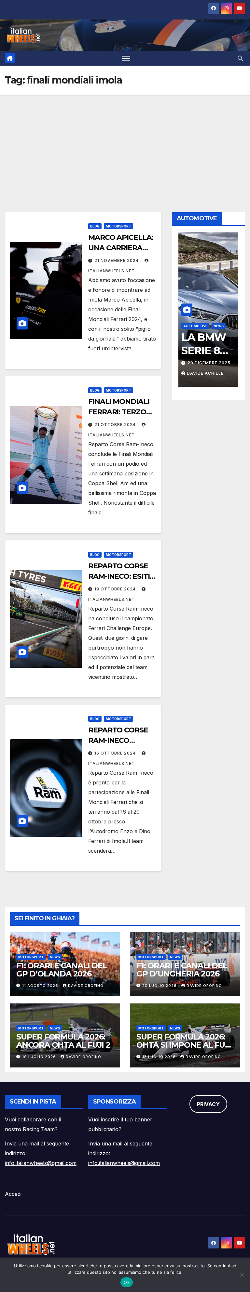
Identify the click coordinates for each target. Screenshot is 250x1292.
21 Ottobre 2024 (115, 424)
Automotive (206, 326)
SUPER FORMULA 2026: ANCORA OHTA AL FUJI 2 (63, 1041)
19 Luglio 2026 (39, 1056)
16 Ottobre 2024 (115, 753)
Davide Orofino (86, 985)
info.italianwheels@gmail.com (40, 1163)
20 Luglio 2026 (160, 985)
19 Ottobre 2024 (115, 589)
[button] (240, 58)
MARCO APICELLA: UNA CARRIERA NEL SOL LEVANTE (120, 248)
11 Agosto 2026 (41, 985)
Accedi (13, 1194)
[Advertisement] (125, 143)
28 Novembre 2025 (220, 362)
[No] (242, 1275)
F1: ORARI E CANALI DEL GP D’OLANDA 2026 (61, 969)
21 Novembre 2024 (117, 260)
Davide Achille (216, 373)
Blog (95, 226)
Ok (127, 1282)
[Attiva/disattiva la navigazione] (126, 58)
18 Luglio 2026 (159, 1056)
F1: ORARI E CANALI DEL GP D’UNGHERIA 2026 (181, 969)
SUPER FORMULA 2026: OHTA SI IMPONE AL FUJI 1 (183, 1045)
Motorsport (118, 226)
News (55, 957)
